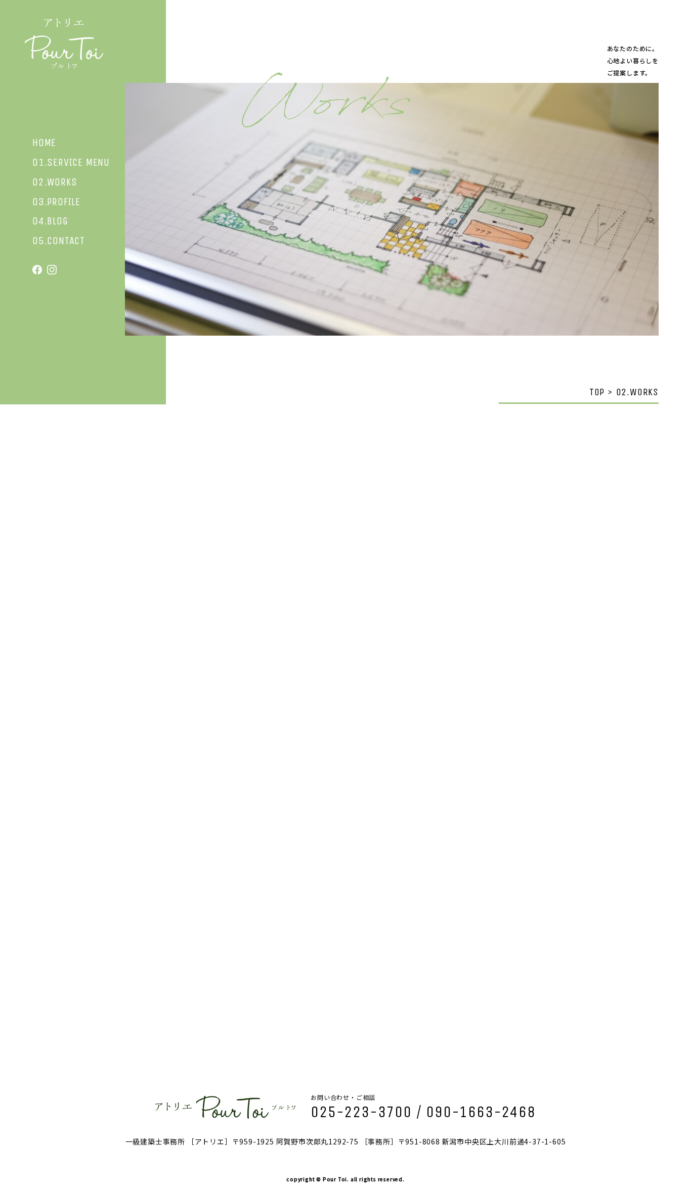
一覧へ (345, 1016)
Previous (101, 726)
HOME (44, 142)
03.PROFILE (56, 202)
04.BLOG (50, 221)
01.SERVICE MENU (71, 162)
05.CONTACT (58, 241)
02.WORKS (54, 182)
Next (589, 712)
